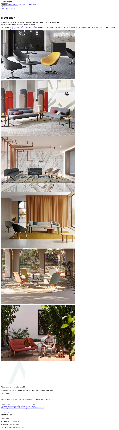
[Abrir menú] (14, 8)
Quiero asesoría (5, 393)
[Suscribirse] (34, 404)
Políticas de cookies (38, 408)
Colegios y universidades (67, 27)
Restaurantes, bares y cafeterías (101, 27)
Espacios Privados (80, 27)
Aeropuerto (8, 27)
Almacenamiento (17, 27)
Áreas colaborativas (27, 27)
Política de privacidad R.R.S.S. (10, 408)
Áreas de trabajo (48, 27)
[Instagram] (7, 412)
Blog (34, 4)
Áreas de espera (38, 27)
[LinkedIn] (3, 412)
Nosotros (23, 4)
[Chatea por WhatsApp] (3, 13)
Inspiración (17, 4)
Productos (4, 4)
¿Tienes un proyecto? (7, 8)
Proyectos (11, 4)
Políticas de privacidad (26, 408)
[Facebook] (10, 412)
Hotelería (88, 27)
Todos (2, 27)
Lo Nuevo (30, 4)
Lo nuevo (28, 406)
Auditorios (56, 27)
